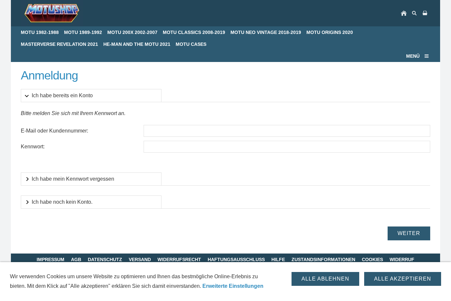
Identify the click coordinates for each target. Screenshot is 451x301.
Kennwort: (33, 146)
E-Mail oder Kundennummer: (54, 131)
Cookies (372, 259)
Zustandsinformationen (323, 259)
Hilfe (278, 259)
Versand (140, 259)
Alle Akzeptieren (402, 279)
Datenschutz (105, 259)
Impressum (50, 259)
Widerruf (402, 259)
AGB (76, 259)
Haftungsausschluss (236, 259)
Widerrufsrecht (179, 259)
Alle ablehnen (325, 279)
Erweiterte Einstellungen (232, 286)
